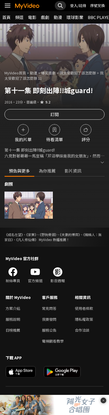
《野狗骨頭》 (48, 234)
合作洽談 (82, 330)
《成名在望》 (13, 234)
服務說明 (13, 319)
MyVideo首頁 (15, 73)
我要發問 (49, 319)
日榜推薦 (13, 330)
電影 (32, 17)
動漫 (58, 17)
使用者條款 (84, 308)
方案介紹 (13, 308)
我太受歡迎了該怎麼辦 (78, 73)
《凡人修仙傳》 (27, 239)
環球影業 (75, 17)
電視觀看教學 (53, 341)
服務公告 (49, 330)
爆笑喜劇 (48, 73)
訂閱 (54, 114)
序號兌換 (97, 5)
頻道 (19, 17)
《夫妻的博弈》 (70, 234)
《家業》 (31, 234)
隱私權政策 (84, 319)
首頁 (6, 17)
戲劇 (45, 17)
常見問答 (49, 308)
